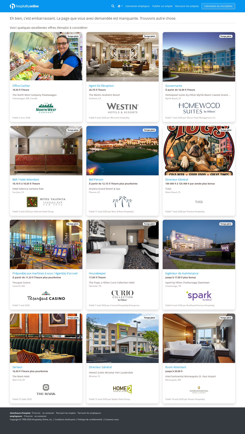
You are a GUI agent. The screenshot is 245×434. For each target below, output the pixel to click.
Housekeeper (97, 273)
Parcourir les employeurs (89, 413)
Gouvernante (173, 85)
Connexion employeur (137, 6)
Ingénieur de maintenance (181, 273)
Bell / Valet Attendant (25, 179)
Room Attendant (175, 367)
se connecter (48, 413)
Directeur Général (176, 179)
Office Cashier (21, 85)
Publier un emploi (162, 6)
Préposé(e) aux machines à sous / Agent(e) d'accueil (45, 273)
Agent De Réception (101, 85)
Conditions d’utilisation (65, 419)
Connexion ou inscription (218, 6)
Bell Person (96, 179)
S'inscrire (36, 413)
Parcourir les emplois (187, 6)
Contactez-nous (111, 419)
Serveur (17, 367)
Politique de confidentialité (90, 419)
